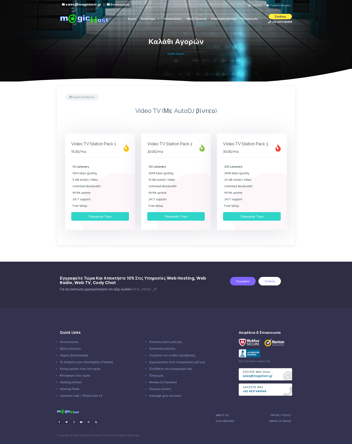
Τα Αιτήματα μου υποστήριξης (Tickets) (86, 362)
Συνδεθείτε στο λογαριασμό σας (170, 369)
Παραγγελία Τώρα (100, 216)
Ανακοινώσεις (173, 18)
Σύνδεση (270, 281)
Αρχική (132, 18)
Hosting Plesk (69, 389)
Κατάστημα (149, 18)
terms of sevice (280, 421)
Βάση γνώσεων (70, 348)
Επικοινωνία (250, 18)
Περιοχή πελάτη (160, 389)
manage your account (165, 396)
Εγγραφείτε (243, 281)
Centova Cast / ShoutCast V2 (81, 396)
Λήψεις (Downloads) (74, 355)
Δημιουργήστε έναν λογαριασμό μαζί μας (177, 362)
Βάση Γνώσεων (196, 18)
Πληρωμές (156, 375)
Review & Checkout (163, 382)
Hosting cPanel (70, 382)
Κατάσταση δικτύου (162, 348)
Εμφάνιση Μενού (83, 97)
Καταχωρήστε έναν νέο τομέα (80, 369)
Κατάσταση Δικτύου (224, 18)
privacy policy (281, 415)
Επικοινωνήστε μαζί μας (165, 342)
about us (222, 415)
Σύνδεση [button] (280, 16)
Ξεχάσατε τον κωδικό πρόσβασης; (172, 355)
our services (225, 421)
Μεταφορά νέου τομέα (75, 375)
